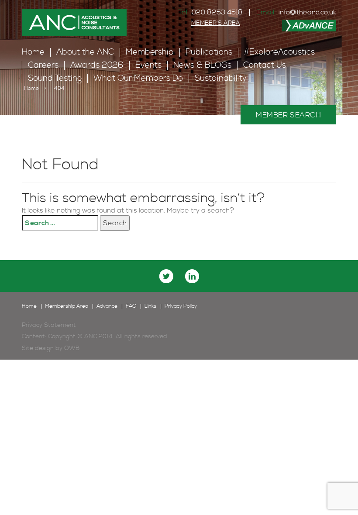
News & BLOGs (202, 65)
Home (33, 52)
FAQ (131, 306)
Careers (43, 65)
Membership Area (66, 306)
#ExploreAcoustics (279, 52)
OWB (71, 348)
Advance (106, 306)
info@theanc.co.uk (307, 12)
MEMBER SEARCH (288, 115)
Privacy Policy (181, 306)
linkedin (192, 276)
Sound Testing (55, 78)
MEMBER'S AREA (215, 23)
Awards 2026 (97, 65)
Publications (209, 52)
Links (150, 306)
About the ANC (85, 52)
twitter (166, 276)
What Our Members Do (138, 78)
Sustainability (221, 78)
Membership (150, 52)
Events (148, 65)
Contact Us (264, 65)
